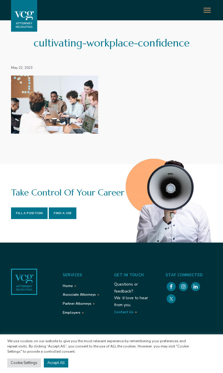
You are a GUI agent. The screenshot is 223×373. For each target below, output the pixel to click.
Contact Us (124, 312)
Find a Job (62, 213)
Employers (71, 312)
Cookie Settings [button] (24, 362)
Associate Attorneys (79, 294)
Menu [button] (201, 9)
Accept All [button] (56, 362)
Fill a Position (29, 213)
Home (68, 286)
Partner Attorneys (77, 303)
